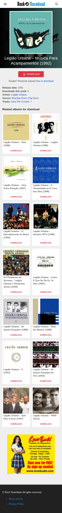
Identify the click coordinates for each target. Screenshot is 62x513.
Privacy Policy (16, 504)
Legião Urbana (18, 94)
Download (16, 151)
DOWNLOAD (33, 74)
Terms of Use (16, 498)
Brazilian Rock (19, 98)
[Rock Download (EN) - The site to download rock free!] (31, 3)
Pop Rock (33, 98)
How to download (44, 81)
